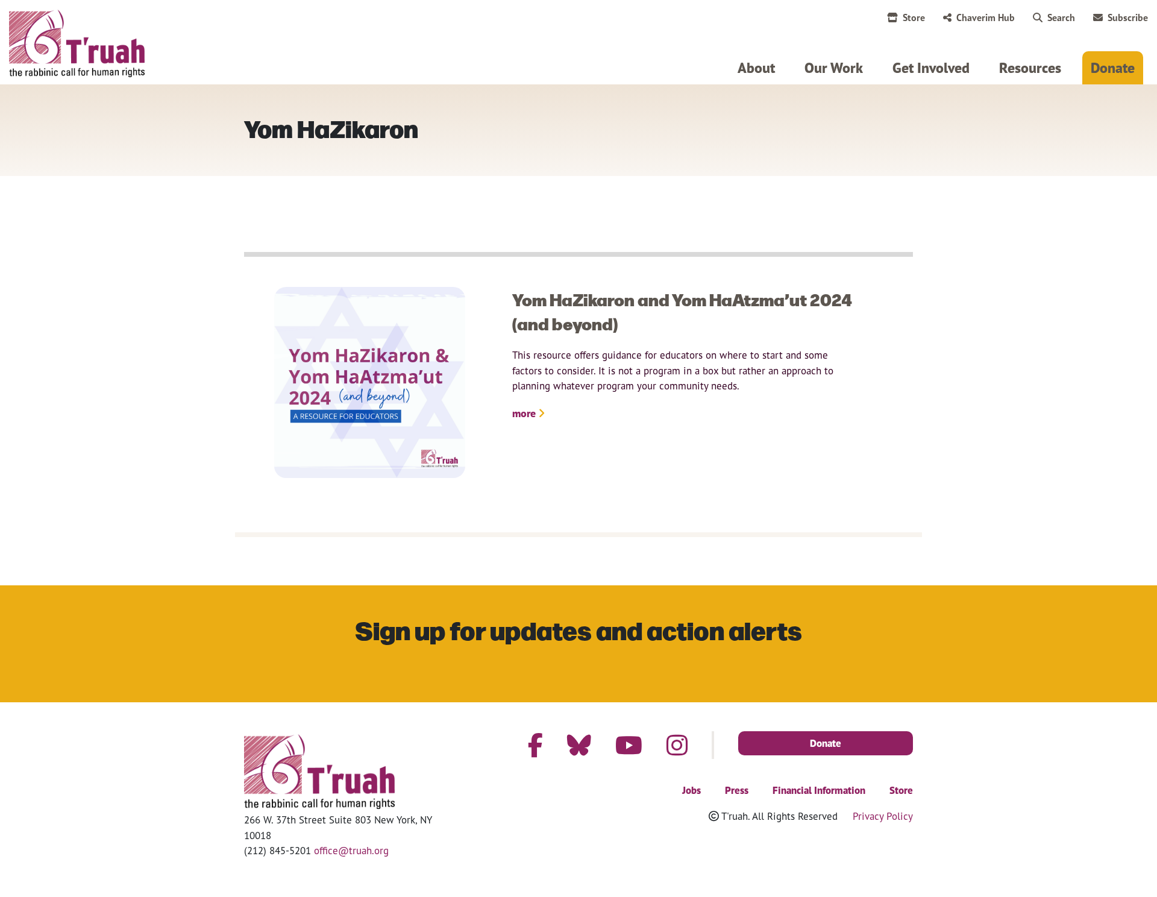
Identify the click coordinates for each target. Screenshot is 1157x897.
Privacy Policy (883, 816)
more (525, 413)
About (756, 67)
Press (736, 790)
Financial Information (819, 790)
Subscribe (1128, 17)
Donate (1113, 67)
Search (1061, 17)
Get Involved (931, 67)
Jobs (691, 790)
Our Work (833, 67)
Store (914, 17)
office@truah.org (351, 850)
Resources (1030, 67)
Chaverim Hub (985, 17)
